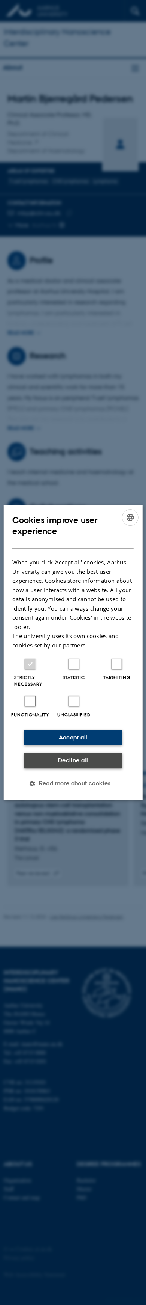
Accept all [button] (73, 737)
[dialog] (73, 652)
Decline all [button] (73, 760)
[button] (73, 783)
